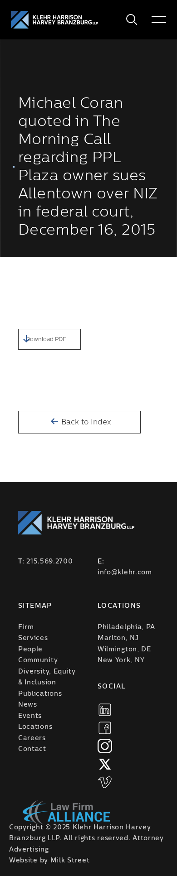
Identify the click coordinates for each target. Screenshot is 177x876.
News (27, 705)
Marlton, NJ (118, 638)
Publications (40, 694)
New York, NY (121, 660)
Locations (35, 727)
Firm (26, 627)
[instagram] (105, 746)
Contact (32, 749)
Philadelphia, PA (126, 627)
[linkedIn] (105, 710)
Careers (32, 738)
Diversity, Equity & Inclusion (47, 677)
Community (38, 660)
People (30, 649)
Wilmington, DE (124, 649)
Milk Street (70, 860)
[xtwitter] (105, 764)
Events (30, 716)
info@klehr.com (125, 572)
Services (33, 638)
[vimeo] (105, 782)
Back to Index (85, 422)
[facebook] (105, 728)
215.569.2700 (49, 561)
